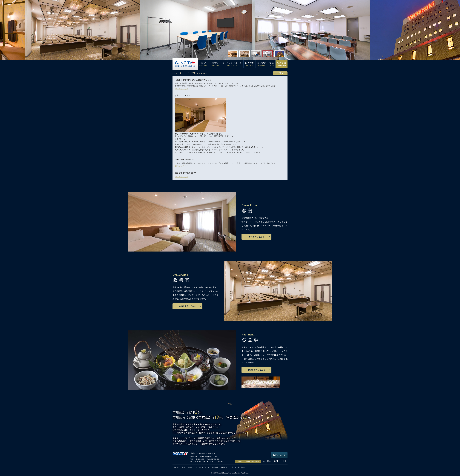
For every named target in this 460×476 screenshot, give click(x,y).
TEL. (274, 461)
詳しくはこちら (181, 89)
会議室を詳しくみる (187, 306)
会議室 (215, 63)
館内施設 (249, 63)
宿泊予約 (281, 63)
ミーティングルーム (232, 63)
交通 (271, 63)
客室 (203, 63)
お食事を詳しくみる (256, 369)
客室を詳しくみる (256, 236)
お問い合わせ (241, 467)
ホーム (176, 467)
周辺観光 (261, 63)
